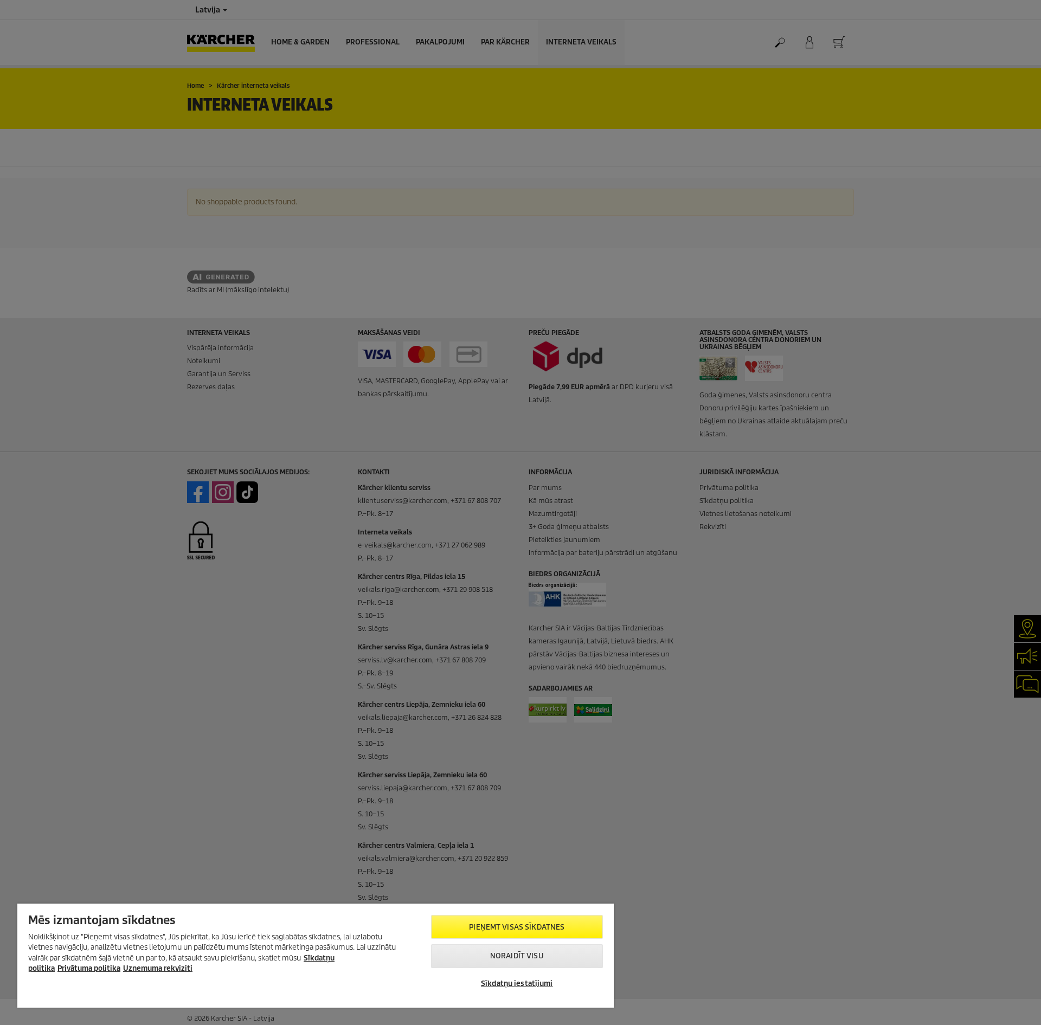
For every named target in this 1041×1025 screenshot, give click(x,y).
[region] (315, 956)
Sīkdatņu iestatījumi (517, 983)
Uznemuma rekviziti (157, 968)
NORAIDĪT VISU (517, 955)
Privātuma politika (88, 968)
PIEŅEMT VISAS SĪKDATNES (516, 927)
